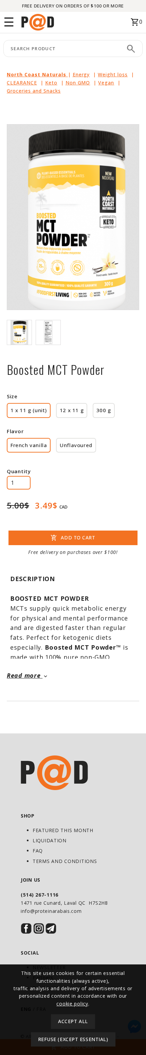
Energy (81, 74)
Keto (51, 82)
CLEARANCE (22, 82)
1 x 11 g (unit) (29, 410)
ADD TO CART (73, 538)
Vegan (106, 82)
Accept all (73, 1021)
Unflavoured (76, 445)
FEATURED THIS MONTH (63, 830)
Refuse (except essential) (73, 1039)
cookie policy (72, 1003)
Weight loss (113, 74)
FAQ (38, 850)
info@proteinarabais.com (51, 911)
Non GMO (78, 82)
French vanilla (29, 445)
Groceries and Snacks (34, 91)
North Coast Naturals (37, 74)
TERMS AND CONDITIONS (65, 861)
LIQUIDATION (50, 840)
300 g (103, 410)
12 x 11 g (72, 410)
